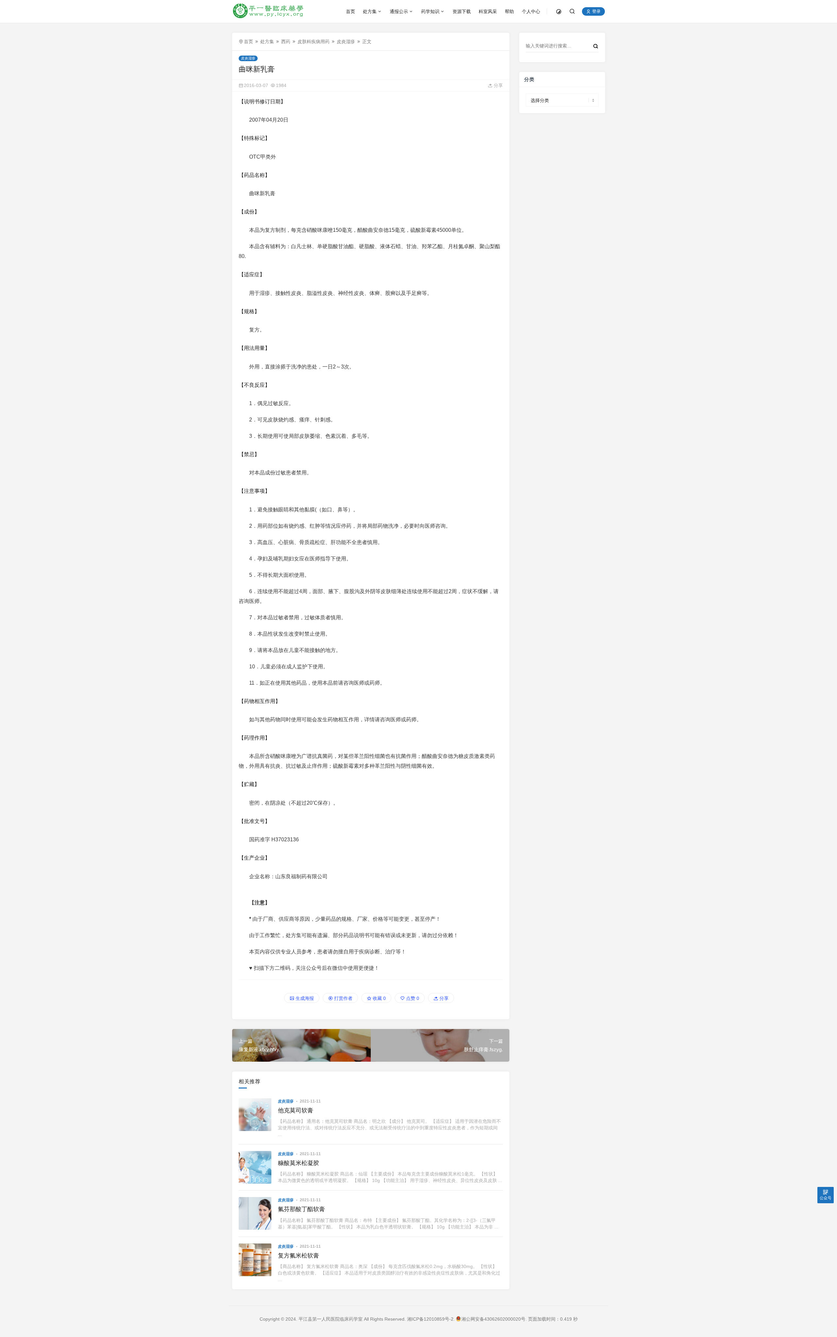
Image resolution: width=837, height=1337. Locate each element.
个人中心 (531, 11)
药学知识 (430, 11)
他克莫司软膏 (295, 1110)
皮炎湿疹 (346, 41)
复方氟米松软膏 (298, 1255)
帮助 (509, 11)
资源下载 (462, 11)
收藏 (378, 998)
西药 (285, 41)
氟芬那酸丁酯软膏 (301, 1209)
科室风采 (488, 11)
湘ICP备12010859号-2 (430, 1319)
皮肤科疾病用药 (314, 41)
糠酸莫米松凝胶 (298, 1163)
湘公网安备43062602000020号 (493, 1319)
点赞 (412, 998)
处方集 (370, 11)
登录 (596, 11)
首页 (350, 11)
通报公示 (399, 11)
